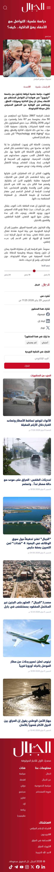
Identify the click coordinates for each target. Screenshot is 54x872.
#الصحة (27, 86)
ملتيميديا (21, 815)
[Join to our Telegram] (16, 867)
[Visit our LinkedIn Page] (43, 867)
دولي (23, 785)
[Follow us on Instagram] (27, 867)
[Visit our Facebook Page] (38, 867)
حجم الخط (46, 265)
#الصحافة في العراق (41, 840)
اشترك (27, 365)
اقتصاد (23, 779)
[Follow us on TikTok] (11, 867)
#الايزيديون (46, 834)
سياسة (22, 773)
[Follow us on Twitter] (32, 867)
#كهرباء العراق (44, 846)
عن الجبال (46, 779)
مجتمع (48, 36)
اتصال (48, 773)
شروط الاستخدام (43, 791)
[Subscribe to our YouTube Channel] (21, 867)
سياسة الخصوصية (43, 785)
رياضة (23, 809)
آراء (24, 803)
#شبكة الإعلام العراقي (40, 828)
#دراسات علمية (42, 86)
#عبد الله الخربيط (43, 852)
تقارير (23, 797)
